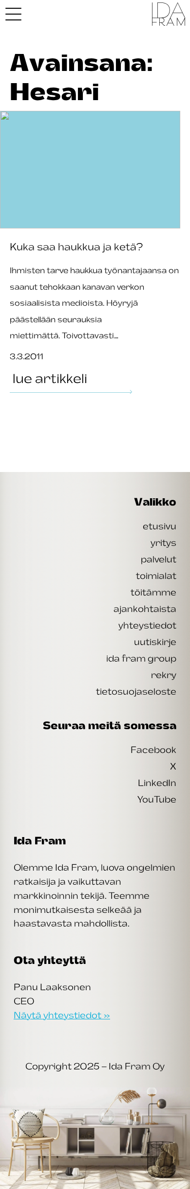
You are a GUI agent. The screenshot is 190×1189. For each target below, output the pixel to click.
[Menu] (13, 14)
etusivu (159, 526)
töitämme (153, 592)
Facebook (153, 749)
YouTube (156, 799)
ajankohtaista (145, 608)
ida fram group (141, 658)
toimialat (156, 575)
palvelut (158, 559)
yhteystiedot (147, 625)
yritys (163, 542)
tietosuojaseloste (136, 691)
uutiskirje (155, 641)
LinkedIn (157, 782)
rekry (163, 675)
